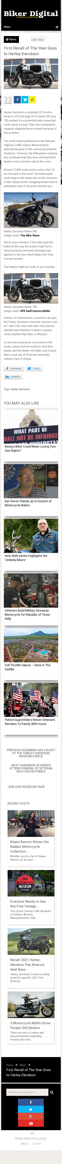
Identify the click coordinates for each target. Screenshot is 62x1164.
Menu (7, 27)
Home (9, 1065)
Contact (37, 1143)
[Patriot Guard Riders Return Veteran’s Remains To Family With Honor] (31, 700)
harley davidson (20, 389)
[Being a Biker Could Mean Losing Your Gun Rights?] (31, 426)
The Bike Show (29, 235)
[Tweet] (24, 99)
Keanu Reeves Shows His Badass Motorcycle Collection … (29, 846)
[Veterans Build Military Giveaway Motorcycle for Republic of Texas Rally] (31, 590)
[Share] (17, 99)
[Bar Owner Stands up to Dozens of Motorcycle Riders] (31, 481)
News (12, 39)
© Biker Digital (23, 1138)
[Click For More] (32, 99)
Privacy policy (39, 1138)
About (24, 1143)
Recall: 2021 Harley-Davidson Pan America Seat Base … (27, 964)
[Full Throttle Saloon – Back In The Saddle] (31, 645)
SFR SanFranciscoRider (35, 311)
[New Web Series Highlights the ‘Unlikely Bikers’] (31, 536)
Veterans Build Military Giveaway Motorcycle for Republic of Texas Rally (27, 614)
